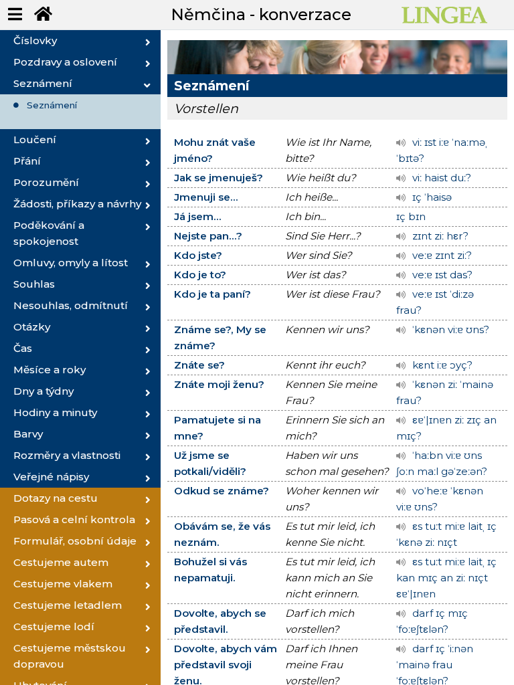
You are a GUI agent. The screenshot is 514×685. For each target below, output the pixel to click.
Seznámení (52, 105)
